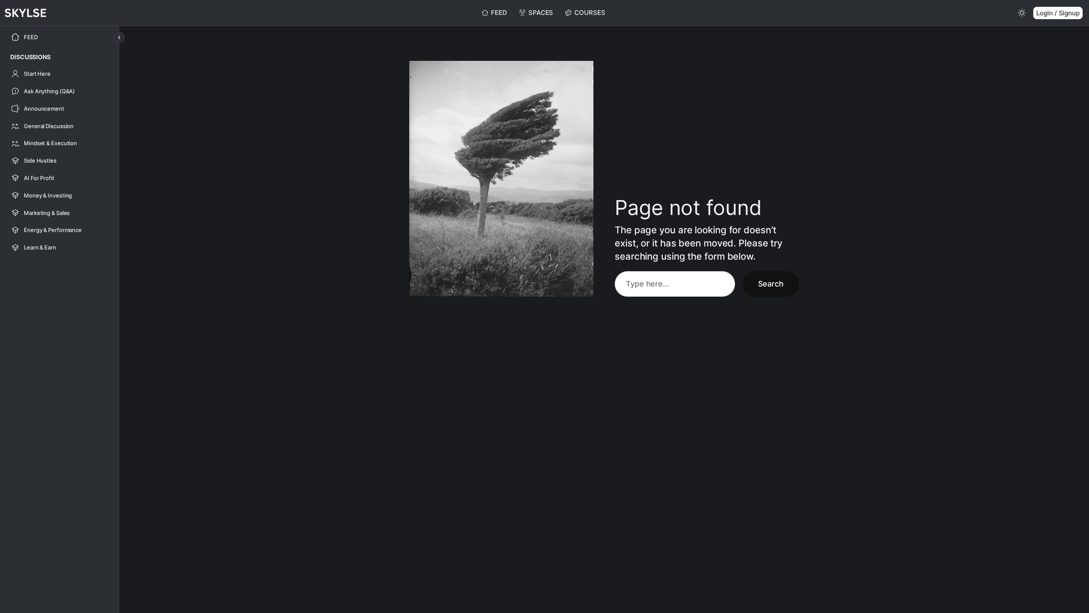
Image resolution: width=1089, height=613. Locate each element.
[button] (30, 57)
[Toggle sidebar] (119, 37)
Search (771, 283)
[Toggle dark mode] (1022, 12)
